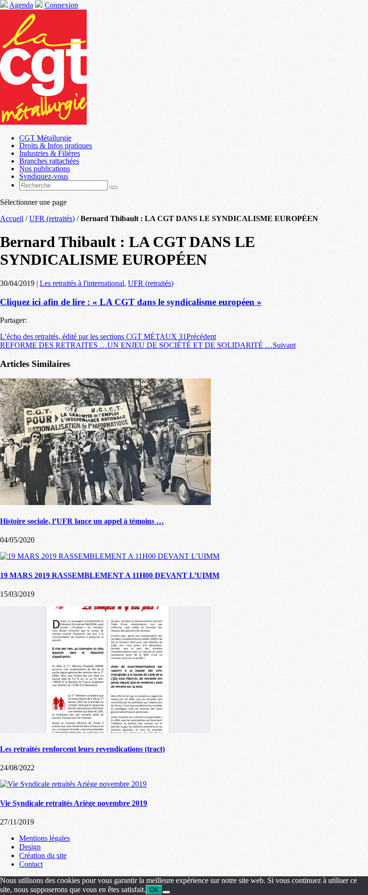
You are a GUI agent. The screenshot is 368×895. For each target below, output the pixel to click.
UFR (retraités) (52, 218)
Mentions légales (44, 838)
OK (154, 890)
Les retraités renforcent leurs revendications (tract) (82, 749)
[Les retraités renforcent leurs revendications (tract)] (105, 730)
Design (30, 847)
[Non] (166, 892)
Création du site (43, 855)
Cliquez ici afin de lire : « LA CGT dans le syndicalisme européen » (131, 302)
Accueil (11, 218)
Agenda (21, 5)
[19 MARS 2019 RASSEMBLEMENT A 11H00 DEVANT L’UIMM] (109, 556)
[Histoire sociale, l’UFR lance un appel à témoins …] (105, 502)
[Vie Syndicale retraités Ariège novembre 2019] (73, 784)
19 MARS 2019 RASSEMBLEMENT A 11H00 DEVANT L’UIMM (109, 575)
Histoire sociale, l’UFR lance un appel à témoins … (82, 521)
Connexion (61, 5)
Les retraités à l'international (82, 283)
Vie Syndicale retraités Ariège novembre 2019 (73, 803)
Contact (31, 864)
